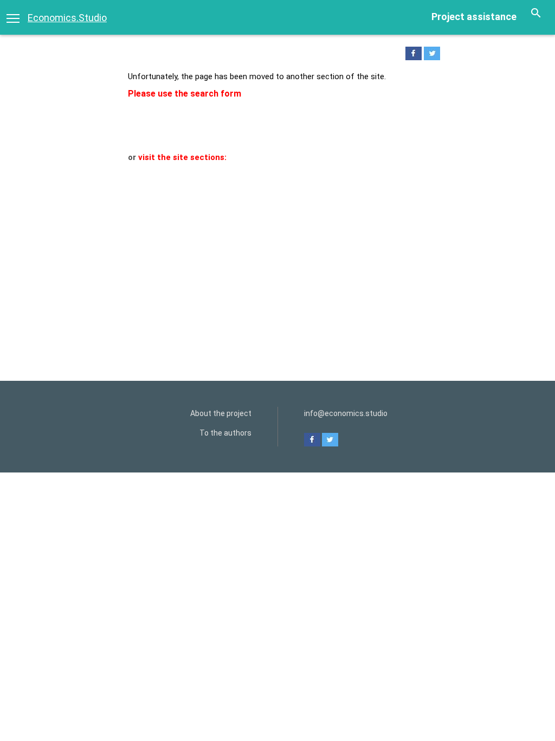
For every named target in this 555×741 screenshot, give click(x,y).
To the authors (225, 433)
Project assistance (474, 16)
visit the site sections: (182, 157)
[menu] (13, 17)
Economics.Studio (67, 17)
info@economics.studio (346, 413)
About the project (220, 413)
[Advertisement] (277, 245)
